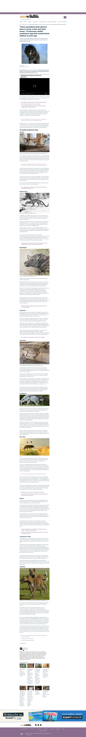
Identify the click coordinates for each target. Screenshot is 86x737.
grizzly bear (31, 423)
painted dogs (28, 126)
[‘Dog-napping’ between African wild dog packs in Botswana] (46, 688)
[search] (65, 17)
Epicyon (40, 155)
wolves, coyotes (29, 123)
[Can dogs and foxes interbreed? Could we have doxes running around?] (23, 665)
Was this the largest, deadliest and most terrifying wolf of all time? (33, 473)
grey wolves (22, 126)
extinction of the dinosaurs (31, 70)
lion (34, 373)
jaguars (42, 383)
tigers (38, 383)
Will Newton (35, 72)
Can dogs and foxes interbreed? (27, 638)
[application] (34, 85)
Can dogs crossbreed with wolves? (27, 640)
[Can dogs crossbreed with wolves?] (38, 688)
